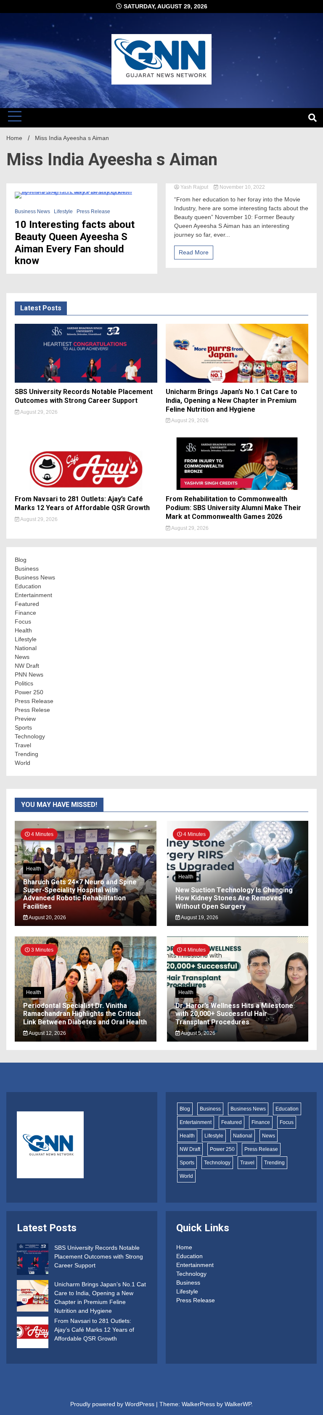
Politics (24, 683)
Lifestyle (63, 211)
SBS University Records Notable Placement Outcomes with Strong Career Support (84, 396)
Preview (25, 718)
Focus (23, 621)
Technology (30, 736)
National (26, 648)
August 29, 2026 (38, 412)
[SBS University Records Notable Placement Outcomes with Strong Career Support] (32, 1260)
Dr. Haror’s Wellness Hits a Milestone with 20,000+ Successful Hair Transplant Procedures (234, 1014)
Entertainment (33, 595)
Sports (23, 727)
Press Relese (32, 709)
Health (23, 630)
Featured (27, 603)
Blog (20, 559)
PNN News (29, 674)
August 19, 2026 (199, 917)
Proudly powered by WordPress (113, 1404)
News (22, 656)
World (22, 762)
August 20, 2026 (47, 917)
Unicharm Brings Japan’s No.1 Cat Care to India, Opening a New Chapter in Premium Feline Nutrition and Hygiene (231, 400)
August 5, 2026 (197, 1033)
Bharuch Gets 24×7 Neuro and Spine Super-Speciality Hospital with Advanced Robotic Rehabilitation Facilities (80, 894)
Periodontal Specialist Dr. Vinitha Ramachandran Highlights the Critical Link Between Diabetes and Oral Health (85, 1014)
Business (27, 568)
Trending (26, 754)
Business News (32, 211)
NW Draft (27, 665)
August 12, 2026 (47, 1033)
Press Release (93, 211)
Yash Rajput (194, 187)
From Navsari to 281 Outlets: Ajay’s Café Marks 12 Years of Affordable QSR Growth (82, 503)
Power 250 (29, 692)
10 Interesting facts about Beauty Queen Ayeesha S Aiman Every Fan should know (75, 243)
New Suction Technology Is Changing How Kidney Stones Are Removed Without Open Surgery (234, 898)
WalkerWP (238, 1404)
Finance (25, 612)
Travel (23, 745)
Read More (194, 252)
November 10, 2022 (241, 187)
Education (28, 586)
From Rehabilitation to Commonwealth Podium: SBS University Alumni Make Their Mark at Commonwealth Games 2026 (233, 508)
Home (184, 1247)
